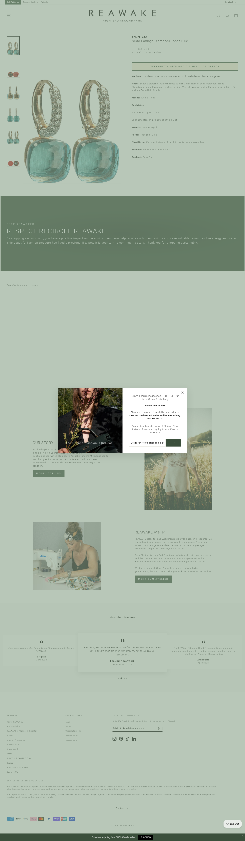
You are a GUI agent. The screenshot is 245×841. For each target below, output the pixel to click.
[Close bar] (243, 835)
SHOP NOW (146, 837)
